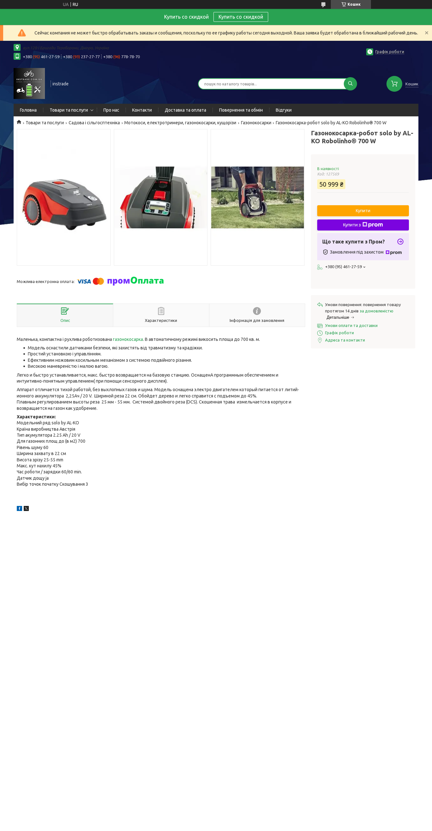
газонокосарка (128, 339)
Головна (28, 110)
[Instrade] (29, 83)
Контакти (142, 110)
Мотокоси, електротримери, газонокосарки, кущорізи (180, 122)
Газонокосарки (256, 122)
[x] (26, 509)
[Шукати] (350, 83)
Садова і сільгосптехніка (94, 122)
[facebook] (19, 509)
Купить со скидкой (241, 17)
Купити (363, 210)
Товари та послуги (69, 110)
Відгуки (284, 110)
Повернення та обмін (241, 110)
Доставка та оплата (185, 110)
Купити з (352, 224)
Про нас (111, 110)
